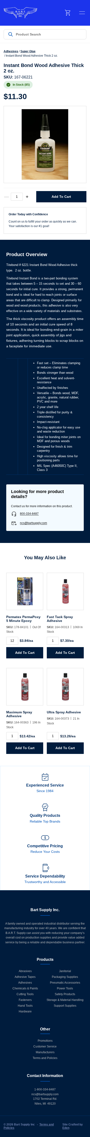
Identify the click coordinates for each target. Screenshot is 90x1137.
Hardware (25, 1011)
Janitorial (65, 971)
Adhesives (11, 51)
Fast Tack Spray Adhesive (60, 619)
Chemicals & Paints (25, 988)
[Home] (20, 12)
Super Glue (28, 51)
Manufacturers (45, 1052)
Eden (65, 1128)
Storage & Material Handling (65, 1000)
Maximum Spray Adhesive (19, 714)
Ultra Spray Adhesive (64, 712)
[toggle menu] (82, 12)
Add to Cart (61, 197)
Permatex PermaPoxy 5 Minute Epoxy (23, 619)
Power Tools (65, 988)
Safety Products (65, 994)
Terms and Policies (45, 1058)
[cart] (68, 13)
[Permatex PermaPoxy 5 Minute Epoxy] (24, 594)
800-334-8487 (29, 514)
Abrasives (25, 971)
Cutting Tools (25, 994)
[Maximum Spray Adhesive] (24, 689)
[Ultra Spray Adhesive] (65, 689)
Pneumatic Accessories (65, 982)
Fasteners (25, 1000)
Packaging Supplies (65, 977)
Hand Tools (25, 1005)
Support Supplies (65, 1005)
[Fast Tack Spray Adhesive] (65, 594)
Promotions (45, 1040)
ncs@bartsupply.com (33, 523)
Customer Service (45, 1046)
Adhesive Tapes (25, 977)
